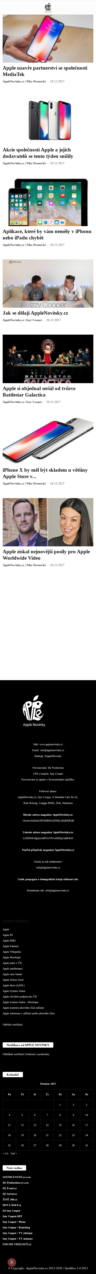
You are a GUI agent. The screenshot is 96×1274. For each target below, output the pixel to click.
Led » (14, 1153)
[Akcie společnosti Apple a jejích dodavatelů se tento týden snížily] (48, 120)
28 (47, 1145)
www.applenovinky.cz (51, 744)
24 (86, 1135)
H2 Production (56, 767)
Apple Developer (12, 957)
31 (86, 1145)
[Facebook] (16, 901)
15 (60, 1125)
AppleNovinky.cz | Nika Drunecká (24, 81)
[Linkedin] (38, 901)
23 (73, 1135)
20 (35, 1135)
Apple (6, 929)
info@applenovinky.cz (52, 750)
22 (60, 1135)
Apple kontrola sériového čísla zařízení (23, 1007)
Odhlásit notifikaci (13, 1024)
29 (60, 1145)
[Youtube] (80, 901)
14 (47, 1125)
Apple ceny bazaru (12, 974)
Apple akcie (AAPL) (14, 985)
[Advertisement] (48, 628)
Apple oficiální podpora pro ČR (20, 996)
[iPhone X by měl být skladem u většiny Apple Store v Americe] (48, 440)
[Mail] (48, 901)
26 (22, 1145)
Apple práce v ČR (12, 962)
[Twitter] (70, 901)
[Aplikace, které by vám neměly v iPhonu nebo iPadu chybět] (48, 202)
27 (35, 1145)
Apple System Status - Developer (20, 1002)
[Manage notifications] (11, 1262)
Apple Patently (11, 946)
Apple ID (8, 935)
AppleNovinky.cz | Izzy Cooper (22, 320)
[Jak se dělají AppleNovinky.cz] (48, 283)
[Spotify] (59, 901)
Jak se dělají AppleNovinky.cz (35, 313)
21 (47, 1135)
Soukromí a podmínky (37, 1054)
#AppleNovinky (53, 756)
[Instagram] (27, 901)
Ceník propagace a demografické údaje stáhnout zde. (48, 879)
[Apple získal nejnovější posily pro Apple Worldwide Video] (48, 522)
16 (73, 1125)
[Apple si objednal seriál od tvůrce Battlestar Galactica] (48, 359)
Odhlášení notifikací (13, 1054)
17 (86, 1125)
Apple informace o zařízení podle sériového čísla (28, 1013)
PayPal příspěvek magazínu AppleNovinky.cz (48, 849)
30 (73, 1145)
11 (9, 1125)
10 (86, 1114)
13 (35, 1125)
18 (9, 1135)
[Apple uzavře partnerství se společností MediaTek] (48, 38)
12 (22, 1125)
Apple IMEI (9, 940)
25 (9, 1145)
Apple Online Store (13, 979)
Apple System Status (14, 990)
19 (22, 1135)
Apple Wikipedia (12, 951)
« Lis (5, 1153)
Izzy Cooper (56, 773)
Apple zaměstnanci (13, 968)
